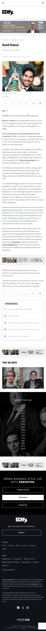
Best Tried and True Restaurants (19, 336)
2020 (23, 419)
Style (18, 545)
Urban (32, 545)
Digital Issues (7, 559)
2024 (23, 408)
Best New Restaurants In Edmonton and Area (23, 323)
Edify (4, 556)
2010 (23, 446)
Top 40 (14, 40)
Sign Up (22, 533)
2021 (23, 416)
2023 (23, 411)
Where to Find (23, 490)
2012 (23, 441)
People (5, 40)
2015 (21, 40)
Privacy (23, 628)
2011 (23, 443)
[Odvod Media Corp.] (23, 619)
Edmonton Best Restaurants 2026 (20, 309)
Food (4, 545)
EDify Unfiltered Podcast (11, 562)
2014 (23, 435)
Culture (25, 545)
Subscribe (23, 497)
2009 (23, 449)
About (36, 562)
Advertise (23, 505)
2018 (23, 424)
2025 (23, 405)
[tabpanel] (23, 493)
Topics (5, 542)
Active (4, 549)
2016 (23, 430)
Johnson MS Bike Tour (10, 245)
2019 (23, 421)
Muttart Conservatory (28, 160)
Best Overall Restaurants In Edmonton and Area (24, 329)
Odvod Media (36, 628)
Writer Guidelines (8, 570)
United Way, (16, 242)
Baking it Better (13, 316)
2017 (23, 427)
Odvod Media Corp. (28, 626)
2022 (23, 413)
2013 (23, 438)
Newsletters (26, 562)
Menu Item (6, 566)
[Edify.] (7, 12)
